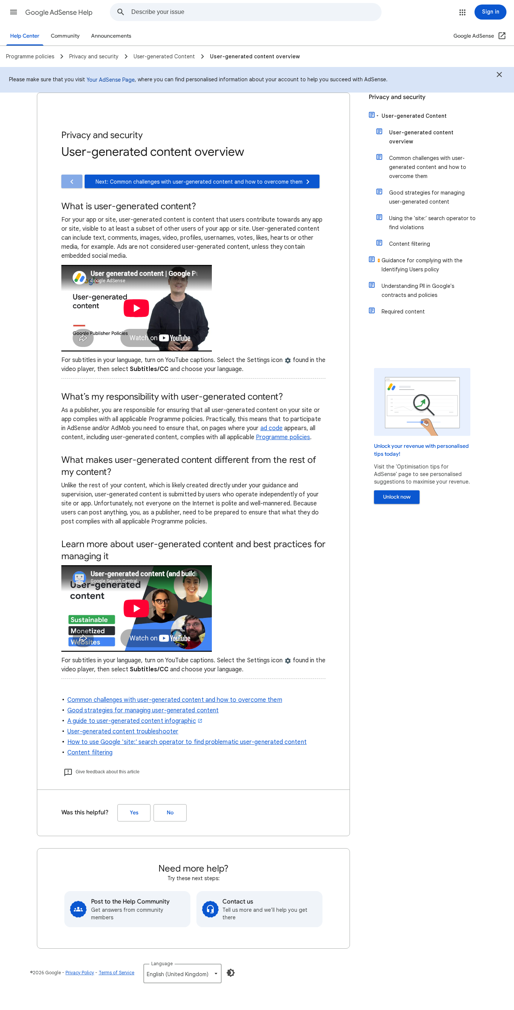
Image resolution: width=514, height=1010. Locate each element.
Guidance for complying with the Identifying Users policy (422, 265)
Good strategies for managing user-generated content (143, 710)
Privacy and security (397, 97)
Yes (134, 812)
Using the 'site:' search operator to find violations (432, 223)
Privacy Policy (79, 972)
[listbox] (182, 973)
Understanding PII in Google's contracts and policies (418, 290)
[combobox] (256, 12)
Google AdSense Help (59, 12)
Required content (403, 311)
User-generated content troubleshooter (122, 731)
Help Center (25, 36)
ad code (271, 428)
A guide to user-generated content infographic (131, 721)
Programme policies (283, 437)
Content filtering (90, 752)
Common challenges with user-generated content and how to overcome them (174, 700)
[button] (14, 12)
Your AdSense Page (111, 79)
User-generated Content (414, 116)
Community (65, 36)
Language (162, 963)
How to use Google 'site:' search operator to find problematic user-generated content (187, 742)
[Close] (499, 76)
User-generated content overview (421, 137)
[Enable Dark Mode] (231, 973)
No (170, 812)
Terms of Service (116, 972)
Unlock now (397, 497)
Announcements (111, 36)
